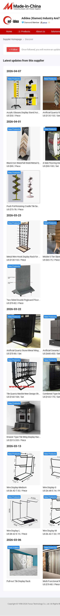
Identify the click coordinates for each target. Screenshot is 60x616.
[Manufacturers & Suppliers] (22, 6)
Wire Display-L (13, 530)
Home (9, 31)
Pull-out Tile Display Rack (18, 581)
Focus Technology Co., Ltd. (39, 603)
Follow (14, 49)
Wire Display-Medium (16, 487)
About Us (40, 31)
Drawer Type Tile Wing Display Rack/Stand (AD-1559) (32, 436)
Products (25, 31)
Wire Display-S (49, 487)
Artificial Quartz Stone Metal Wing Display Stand (29, 350)
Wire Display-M (50, 530)
